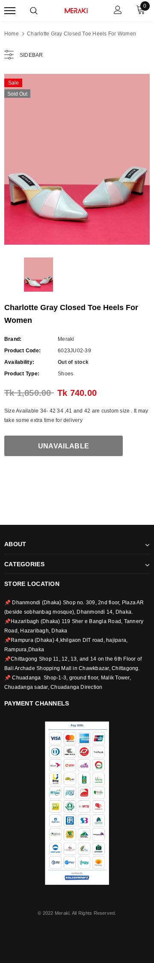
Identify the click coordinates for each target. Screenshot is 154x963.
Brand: (12, 339)
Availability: (19, 362)
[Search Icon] (34, 11)
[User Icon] (118, 11)
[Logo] (76, 10)
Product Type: (21, 374)
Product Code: (22, 351)
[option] (77, 159)
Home (11, 34)
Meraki (66, 339)
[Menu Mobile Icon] (9, 11)
